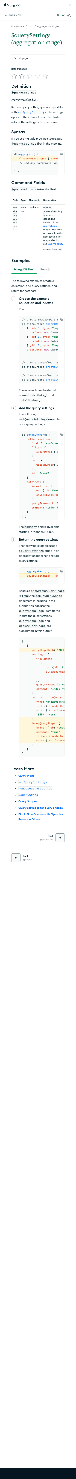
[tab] (24, 269)
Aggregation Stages (48, 26)
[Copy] (61, 154)
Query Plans (26, 775)
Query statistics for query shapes (40, 807)
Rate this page (19, 68)
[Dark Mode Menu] (69, 15)
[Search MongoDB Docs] (58, 15)
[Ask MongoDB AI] (63, 15)
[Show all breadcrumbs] (30, 26)
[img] (14, 76)
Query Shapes (27, 801)
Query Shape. (55, 243)
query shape (50, 225)
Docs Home (17, 26)
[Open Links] (70, 5)
